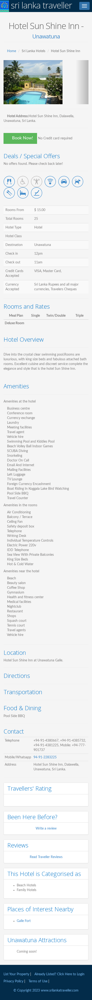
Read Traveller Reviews (46, 857)
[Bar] (9, 181)
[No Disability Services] (23, 181)
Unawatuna (46, 36)
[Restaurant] (9, 193)
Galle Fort (24, 921)
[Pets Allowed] (77, 181)
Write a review (46, 828)
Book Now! (22, 138)
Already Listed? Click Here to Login (59, 974)
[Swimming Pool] (36, 193)
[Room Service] (23, 193)
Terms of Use (38, 981)
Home (11, 51)
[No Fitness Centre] (36, 181)
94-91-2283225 (45, 757)
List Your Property (16, 974)
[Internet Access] (50, 181)
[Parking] (64, 181)
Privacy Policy (14, 981)
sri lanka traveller (40, 5)
